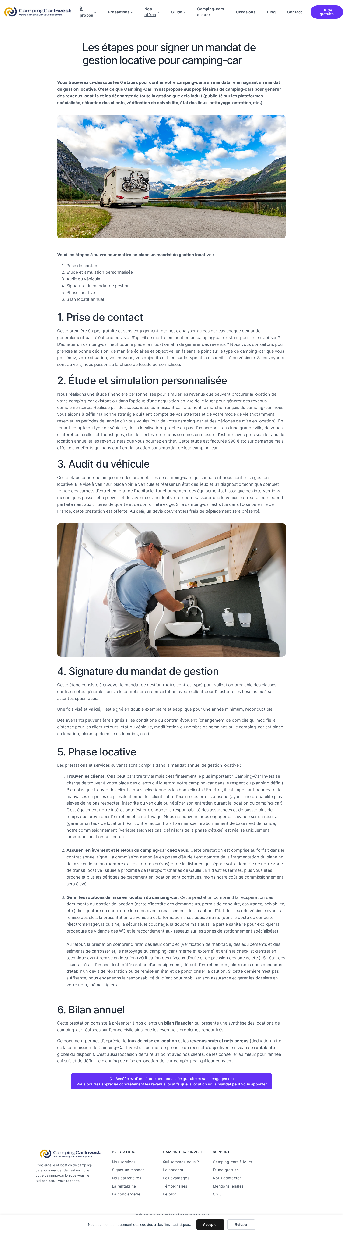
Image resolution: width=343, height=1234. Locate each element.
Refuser (241, 1225)
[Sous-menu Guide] (184, 12)
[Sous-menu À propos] (95, 12)
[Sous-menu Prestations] (132, 12)
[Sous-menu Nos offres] (159, 12)
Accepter (210, 1225)
